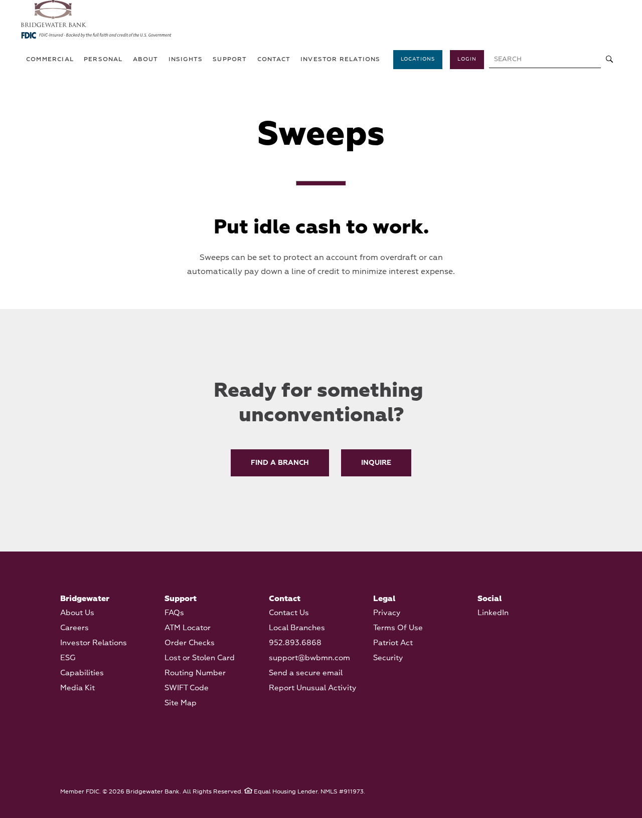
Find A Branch (280, 462)
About (145, 60)
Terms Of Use (398, 628)
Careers (74, 628)
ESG (68, 658)
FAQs (174, 613)
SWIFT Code (187, 688)
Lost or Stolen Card (200, 658)
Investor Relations (93, 643)
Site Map (181, 703)
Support (230, 60)
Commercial (50, 60)
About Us (77, 613)
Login (466, 59)
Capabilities (82, 673)
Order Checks (190, 643)
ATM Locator (188, 628)
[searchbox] (545, 60)
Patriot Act (393, 643)
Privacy (386, 613)
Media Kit (77, 688)
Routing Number (195, 673)
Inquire (376, 462)
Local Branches (297, 628)
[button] (609, 60)
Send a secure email (306, 673)
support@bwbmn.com (309, 658)
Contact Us (289, 613)
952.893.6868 (295, 643)
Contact (273, 60)
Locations (418, 59)
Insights (186, 60)
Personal (103, 60)
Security (388, 658)
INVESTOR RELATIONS (340, 60)
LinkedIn (493, 613)
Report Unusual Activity (312, 688)
